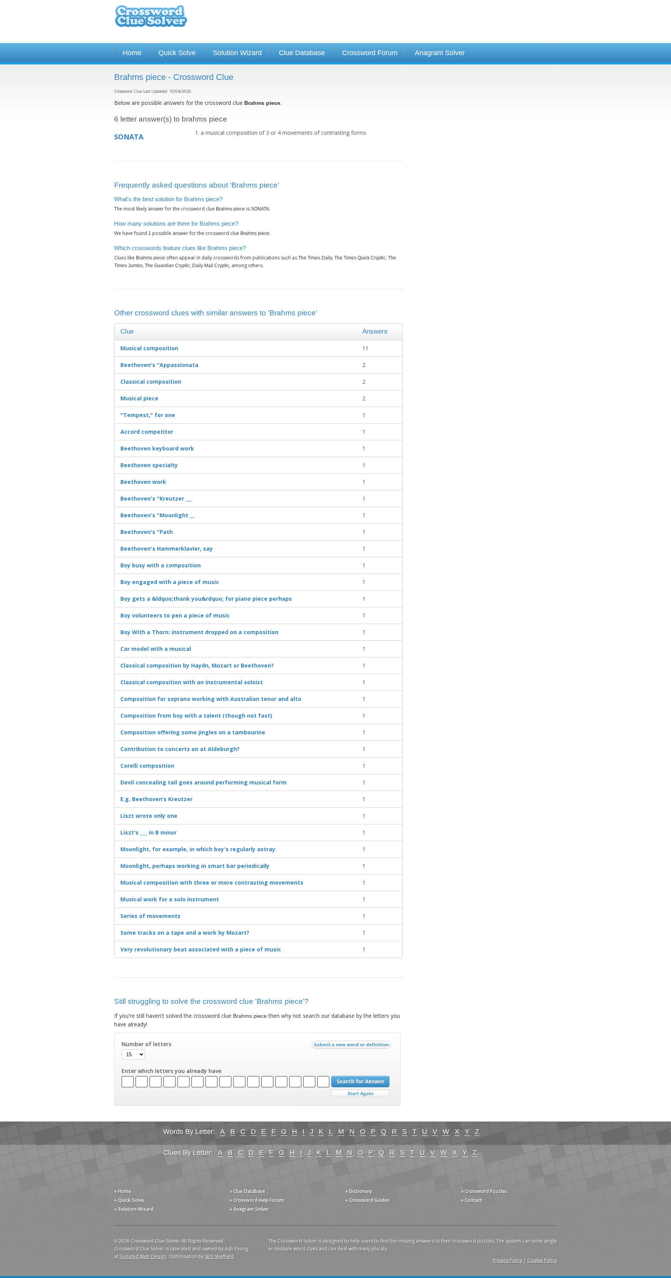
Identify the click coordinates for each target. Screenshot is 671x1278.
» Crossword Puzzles (484, 1191)
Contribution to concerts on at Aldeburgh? (180, 749)
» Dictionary (358, 1191)
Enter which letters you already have (171, 1071)
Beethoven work (143, 481)
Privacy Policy (507, 1260)
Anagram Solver (440, 53)
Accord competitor (146, 431)
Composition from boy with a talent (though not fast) (196, 715)
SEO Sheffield (219, 1256)
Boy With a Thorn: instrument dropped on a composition (199, 632)
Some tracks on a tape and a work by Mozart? (184, 932)
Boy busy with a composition (160, 565)
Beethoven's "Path (146, 532)
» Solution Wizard (133, 1209)
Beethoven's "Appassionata (159, 365)
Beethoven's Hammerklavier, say (166, 548)
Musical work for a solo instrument (169, 899)
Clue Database (302, 53)
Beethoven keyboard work (157, 448)
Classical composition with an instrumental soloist (191, 682)
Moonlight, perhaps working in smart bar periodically (194, 865)
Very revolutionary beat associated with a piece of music (200, 949)
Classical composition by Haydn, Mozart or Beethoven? (197, 665)
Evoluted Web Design (143, 1256)
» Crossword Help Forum (256, 1200)
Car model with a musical (155, 648)
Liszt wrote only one (148, 815)
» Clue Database (247, 1191)
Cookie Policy (542, 1260)
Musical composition (149, 348)
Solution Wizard (237, 53)
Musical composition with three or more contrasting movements (211, 882)
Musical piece (139, 398)
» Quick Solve (129, 1200)
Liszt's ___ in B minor (148, 832)
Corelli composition (147, 765)
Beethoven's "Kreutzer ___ (156, 498)
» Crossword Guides (367, 1200)
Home (132, 53)
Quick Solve (177, 53)
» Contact (471, 1200)
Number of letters (146, 1044)
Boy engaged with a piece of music (169, 582)
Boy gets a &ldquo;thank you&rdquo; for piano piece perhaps (206, 598)
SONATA (128, 136)
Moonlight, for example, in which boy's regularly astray (197, 849)
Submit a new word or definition (352, 1046)
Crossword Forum (370, 53)
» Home (122, 1191)
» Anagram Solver (249, 1209)
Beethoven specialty (149, 465)
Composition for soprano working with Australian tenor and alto (210, 698)
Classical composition (150, 381)
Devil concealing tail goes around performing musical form (203, 782)
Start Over (360, 1094)
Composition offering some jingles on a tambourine (192, 732)
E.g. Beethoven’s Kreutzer (156, 799)
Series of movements (150, 916)
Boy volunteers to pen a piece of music (175, 615)
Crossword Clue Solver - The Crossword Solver (151, 19)
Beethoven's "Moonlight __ (157, 515)
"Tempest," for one (147, 415)
